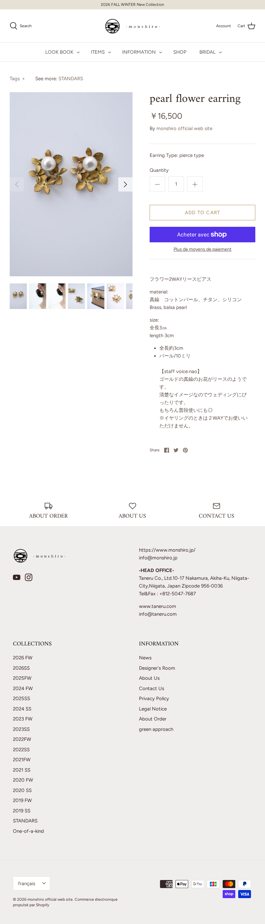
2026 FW (22, 658)
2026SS (21, 668)
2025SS (21, 698)
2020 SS (22, 790)
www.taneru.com (157, 606)
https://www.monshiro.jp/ (167, 550)
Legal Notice (153, 709)
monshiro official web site (184, 128)
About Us (149, 678)
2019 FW (22, 800)
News (145, 658)
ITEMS (98, 52)
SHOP (179, 52)
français (26, 883)
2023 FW (22, 719)
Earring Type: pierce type (177, 155)
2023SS (21, 729)
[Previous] (17, 184)
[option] (71, 184)
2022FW (22, 739)
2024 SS (22, 709)
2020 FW (23, 780)
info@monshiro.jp (158, 558)
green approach (156, 729)
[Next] (125, 184)
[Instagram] (28, 577)
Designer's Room (157, 668)
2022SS (21, 750)
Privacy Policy (154, 698)
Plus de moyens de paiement (202, 249)
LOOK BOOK (59, 52)
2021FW (21, 760)
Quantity (159, 170)
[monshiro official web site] (132, 26)
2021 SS (21, 770)
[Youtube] (16, 577)
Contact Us (151, 688)
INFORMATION (139, 52)
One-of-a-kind (28, 831)
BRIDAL (207, 52)
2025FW (22, 678)
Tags (17, 79)
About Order (152, 719)
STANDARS (70, 79)
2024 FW (23, 688)
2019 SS (21, 811)
